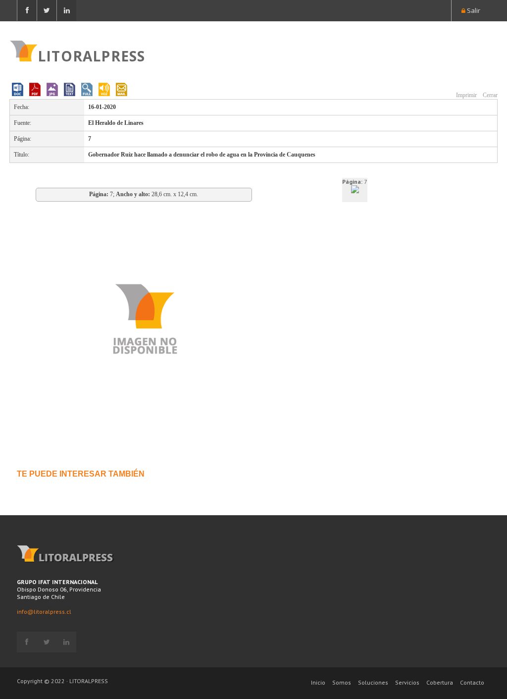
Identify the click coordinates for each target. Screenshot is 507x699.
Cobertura (439, 682)
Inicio (318, 682)
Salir (472, 10)
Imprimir (466, 95)
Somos (341, 682)
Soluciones (373, 682)
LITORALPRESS (91, 55)
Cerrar (489, 95)
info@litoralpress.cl (44, 611)
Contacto (472, 682)
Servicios (407, 682)
